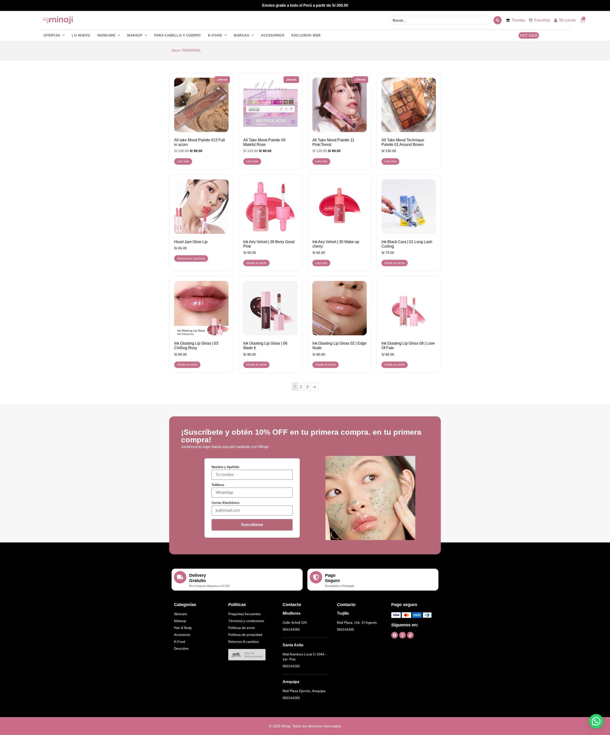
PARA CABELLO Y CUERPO (177, 35)
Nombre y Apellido (225, 467)
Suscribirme (252, 525)
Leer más (183, 161)
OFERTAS (51, 35)
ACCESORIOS (272, 35)
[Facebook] (394, 635)
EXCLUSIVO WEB (306, 35)
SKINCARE (106, 35)
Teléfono (218, 484)
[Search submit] (497, 20)
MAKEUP (134, 35)
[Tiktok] (410, 635)
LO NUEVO (81, 35)
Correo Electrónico (225, 502)
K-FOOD (215, 35)
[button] (596, 721)
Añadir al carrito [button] (256, 263)
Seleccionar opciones (191, 258)
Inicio (176, 50)
